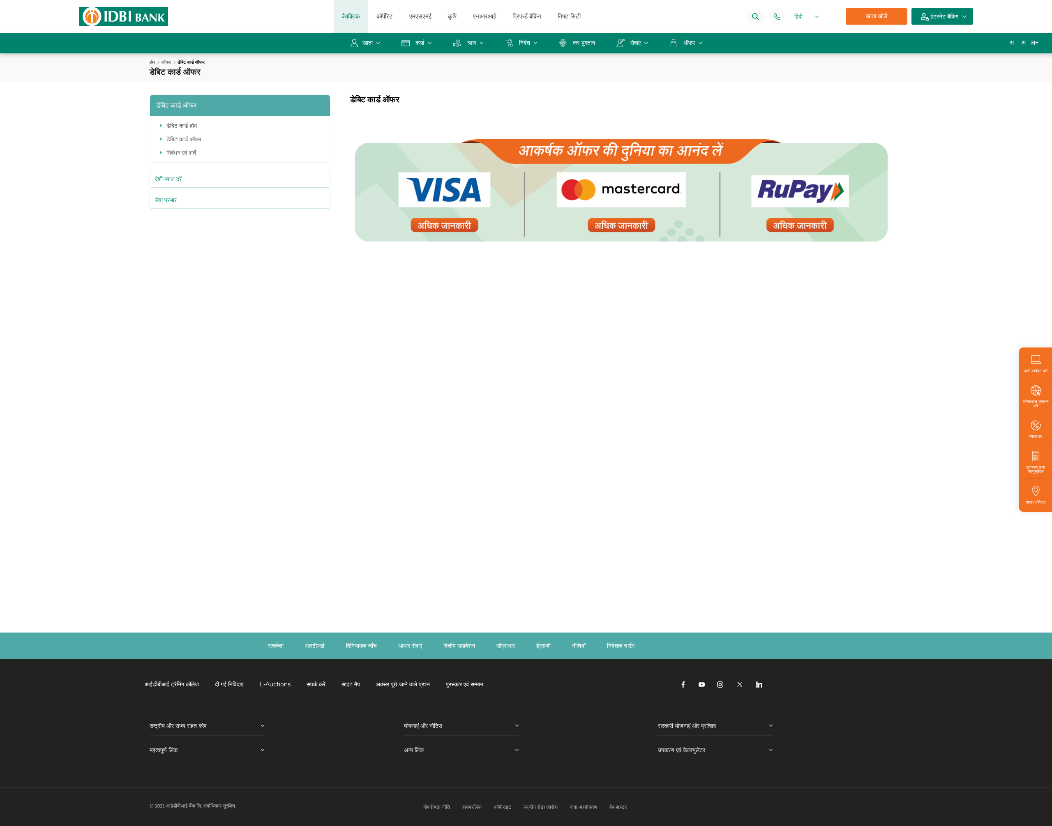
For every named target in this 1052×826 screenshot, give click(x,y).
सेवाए (635, 42)
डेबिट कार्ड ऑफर (183, 139)
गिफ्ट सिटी (569, 16)
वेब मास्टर (618, 807)
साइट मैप (350, 684)
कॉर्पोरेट (384, 16)
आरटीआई (315, 645)
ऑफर (690, 42)
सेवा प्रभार (166, 200)
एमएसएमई (420, 16)
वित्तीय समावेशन (459, 645)
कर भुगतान (584, 42)
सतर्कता (276, 645)
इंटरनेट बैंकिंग (943, 16)
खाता (368, 42)
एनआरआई (484, 16)
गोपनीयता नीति (436, 807)
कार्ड (420, 42)
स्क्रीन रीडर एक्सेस (541, 807)
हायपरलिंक (472, 807)
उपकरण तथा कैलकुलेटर (1035, 469)
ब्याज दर (1035, 436)
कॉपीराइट (502, 807)
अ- (1012, 42)
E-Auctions (275, 684)
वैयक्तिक (351, 16)
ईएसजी (543, 645)
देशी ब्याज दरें (168, 179)
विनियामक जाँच (361, 645)
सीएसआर (505, 645)
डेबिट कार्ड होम (181, 125)
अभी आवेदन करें (1035, 370)
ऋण (472, 42)
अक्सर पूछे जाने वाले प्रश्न (403, 684)
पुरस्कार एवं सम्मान (464, 684)
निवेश (524, 42)
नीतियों (579, 645)
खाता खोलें (876, 16)
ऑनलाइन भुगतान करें (1036, 403)
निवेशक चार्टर (620, 645)
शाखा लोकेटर (1035, 501)
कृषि (452, 16)
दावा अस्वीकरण (583, 807)
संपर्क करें (316, 684)
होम (152, 62)
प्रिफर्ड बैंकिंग (526, 16)
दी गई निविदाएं (229, 684)
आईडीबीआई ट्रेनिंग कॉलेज (172, 684)
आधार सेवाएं (410, 645)
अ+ (1035, 42)
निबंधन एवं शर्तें (181, 152)
